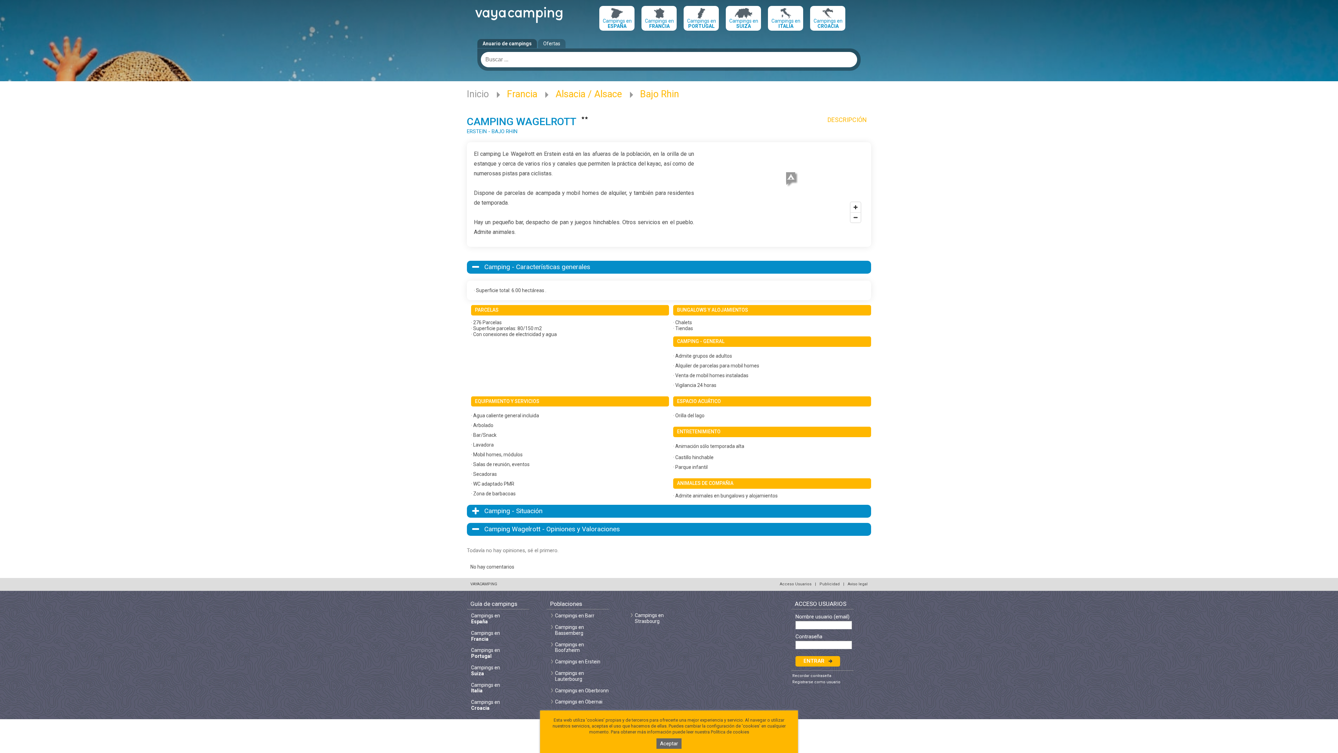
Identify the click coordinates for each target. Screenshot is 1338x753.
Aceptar (669, 743)
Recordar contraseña (811, 676)
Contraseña (808, 637)
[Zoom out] (856, 217)
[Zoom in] (856, 207)
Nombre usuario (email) (822, 617)
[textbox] (669, 59)
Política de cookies (730, 732)
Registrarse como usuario (816, 682)
